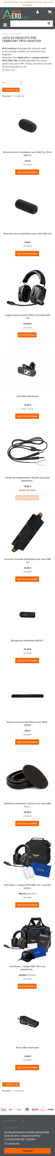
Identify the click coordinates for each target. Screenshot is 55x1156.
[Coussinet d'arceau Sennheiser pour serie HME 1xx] (27, 533)
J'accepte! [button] (27, 1151)
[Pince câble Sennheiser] (27, 1021)
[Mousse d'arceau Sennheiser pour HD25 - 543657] (27, 695)
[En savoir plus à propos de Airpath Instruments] (43, 1109)
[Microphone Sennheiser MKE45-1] (27, 614)
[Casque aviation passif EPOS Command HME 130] (27, 289)
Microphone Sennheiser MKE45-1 (27, 640)
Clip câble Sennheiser (27, 396)
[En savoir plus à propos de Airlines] (35, 1109)
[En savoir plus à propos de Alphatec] (50, 1109)
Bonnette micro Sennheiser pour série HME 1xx (27, 233)
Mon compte (10, 1128)
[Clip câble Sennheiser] (27, 370)
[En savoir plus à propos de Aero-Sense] (19, 1109)
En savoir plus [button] (12, 1143)
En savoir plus (8, 69)
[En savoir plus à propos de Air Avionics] (27, 1109)
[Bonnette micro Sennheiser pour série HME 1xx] (27, 207)
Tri (3, 82)
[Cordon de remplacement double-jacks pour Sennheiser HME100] (27, 451)
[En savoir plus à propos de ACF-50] (4, 1109)
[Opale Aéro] (16, 15)
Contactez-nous (11, 2)
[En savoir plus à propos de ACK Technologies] (12, 1109)
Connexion (37, 12)
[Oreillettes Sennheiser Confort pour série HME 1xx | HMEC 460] (27, 777)
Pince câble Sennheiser (27, 1047)
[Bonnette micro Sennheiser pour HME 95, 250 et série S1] (27, 126)
